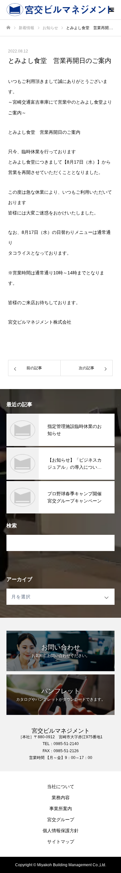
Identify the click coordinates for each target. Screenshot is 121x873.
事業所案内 (60, 808)
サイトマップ (60, 841)
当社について (60, 786)
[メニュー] (111, 9)
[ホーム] (8, 28)
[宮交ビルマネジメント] (54, 9)
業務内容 (61, 797)
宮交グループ (60, 819)
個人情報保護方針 (61, 830)
